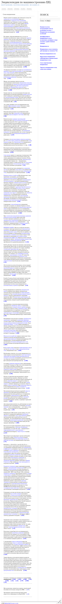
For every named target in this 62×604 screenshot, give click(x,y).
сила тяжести (12, 349)
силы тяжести (19, 169)
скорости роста (21, 431)
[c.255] (7, 580)
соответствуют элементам (13, 140)
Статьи (4, 8)
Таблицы (16, 8)
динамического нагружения (11, 220)
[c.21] (17, 580)
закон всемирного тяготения (16, 114)
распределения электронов (21, 49)
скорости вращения (17, 541)
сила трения (29, 162)
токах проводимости (24, 462)
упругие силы (12, 274)
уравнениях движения (23, 320)
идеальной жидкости (17, 71)
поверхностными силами (10, 369)
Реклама (29, 8)
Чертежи (10, 8)
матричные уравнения (18, 533)
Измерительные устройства (11, 175)
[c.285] (25, 579)
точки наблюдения (15, 204)
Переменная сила (18, 142)
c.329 (27, 589)
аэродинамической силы (10, 339)
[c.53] (30, 579)
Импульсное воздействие (10, 336)
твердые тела (21, 525)
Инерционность (44, 46)
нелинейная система (23, 253)
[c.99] (21, 580)
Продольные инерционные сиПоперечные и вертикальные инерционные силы (49, 58)
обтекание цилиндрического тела (19, 342)
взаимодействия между (10, 330)
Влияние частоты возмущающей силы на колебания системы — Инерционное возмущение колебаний (47, 30)
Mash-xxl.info (7, 603)
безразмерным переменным (11, 451)
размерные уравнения (14, 454)
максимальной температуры (19, 483)
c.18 (28, 594)
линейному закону (16, 305)
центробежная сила (9, 570)
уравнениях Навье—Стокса (11, 324)
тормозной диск (15, 395)
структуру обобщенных (21, 427)
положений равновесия (16, 42)
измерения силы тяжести (10, 192)
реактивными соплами (16, 255)
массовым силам (9, 347)
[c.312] (19, 579)
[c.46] (12, 580)
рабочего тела (23, 256)
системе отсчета (21, 188)
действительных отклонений (11, 313)
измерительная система (20, 182)
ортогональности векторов (21, 120)
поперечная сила (22, 567)
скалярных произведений (18, 119)
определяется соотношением (11, 19)
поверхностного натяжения (18, 20)
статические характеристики (11, 249)
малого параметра (14, 450)
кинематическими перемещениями (22, 84)
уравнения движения (15, 240)
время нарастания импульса (21, 297)
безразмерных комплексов (23, 28)
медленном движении (9, 51)
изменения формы (8, 26)
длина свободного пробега (22, 544)
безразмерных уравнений (17, 457)
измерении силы (18, 113)
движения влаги (27, 159)
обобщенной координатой (20, 133)
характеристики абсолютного (23, 187)
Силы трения (7, 155)
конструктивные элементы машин (20, 139)
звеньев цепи (22, 207)
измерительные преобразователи (20, 356)
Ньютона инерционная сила (48, 53)
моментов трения (18, 437)
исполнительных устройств (11, 285)
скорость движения (18, 543)
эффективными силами (14, 106)
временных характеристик (11, 499)
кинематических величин (10, 178)
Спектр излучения (15, 495)
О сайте (23, 8)
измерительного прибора (19, 307)
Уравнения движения (9, 460)
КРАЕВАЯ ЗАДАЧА (9, 227)
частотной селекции (16, 493)
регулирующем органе (21, 438)
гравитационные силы (25, 347)
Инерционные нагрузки (17, 87)
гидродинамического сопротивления (13, 430)
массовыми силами (22, 236)
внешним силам (14, 221)
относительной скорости (19, 164)
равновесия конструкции (10, 217)
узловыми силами (23, 223)
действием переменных (22, 85)
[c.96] (5, 582)
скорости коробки (12, 385)
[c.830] (27, 580)
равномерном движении (10, 77)
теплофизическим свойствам (11, 488)
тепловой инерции (12, 469)
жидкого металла (27, 94)
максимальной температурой (16, 467)
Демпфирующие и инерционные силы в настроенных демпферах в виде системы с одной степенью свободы (48, 40)
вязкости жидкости (21, 386)
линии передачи (25, 292)
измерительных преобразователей (13, 200)
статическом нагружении (12, 216)
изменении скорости (26, 385)
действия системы (8, 440)
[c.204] (14, 579)
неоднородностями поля (10, 331)
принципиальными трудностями (23, 239)
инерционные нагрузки (26, 83)
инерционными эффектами (11, 237)
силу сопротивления (9, 72)
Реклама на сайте (14, 603)
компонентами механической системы (17, 323)
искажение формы (17, 294)
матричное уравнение (25, 216)
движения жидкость (12, 381)
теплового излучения (9, 357)
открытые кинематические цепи (16, 527)
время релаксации (24, 512)
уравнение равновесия (15, 363)
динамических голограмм (10, 508)
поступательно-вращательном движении (21, 43)
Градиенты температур (10, 466)
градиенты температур (10, 473)
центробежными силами (12, 97)
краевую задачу (13, 232)
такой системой (8, 260)
